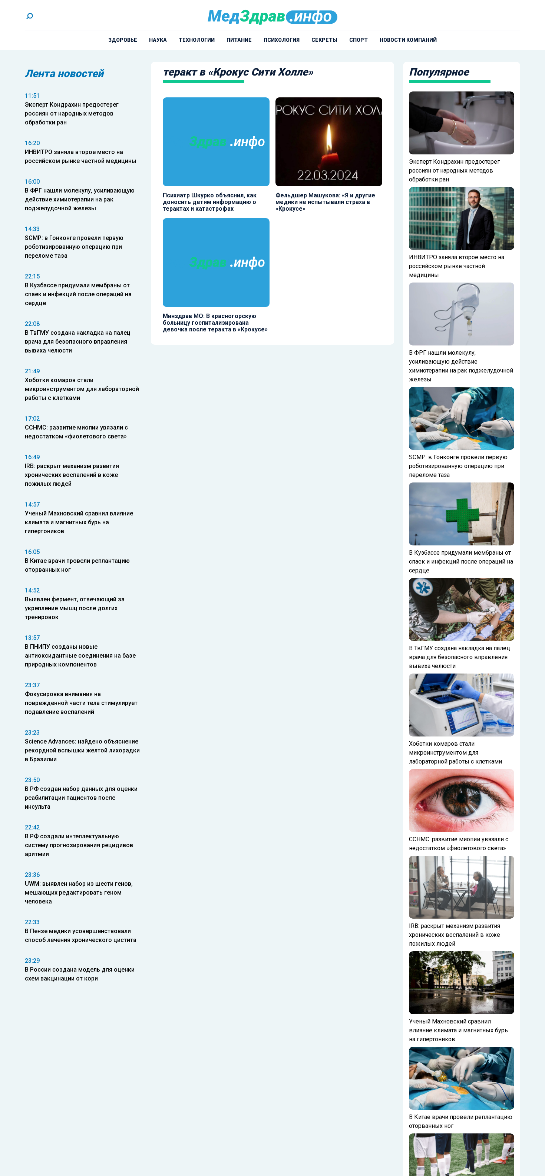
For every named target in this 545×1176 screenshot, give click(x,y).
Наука (158, 40)
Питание (239, 40)
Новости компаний (408, 40)
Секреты (324, 40)
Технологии (197, 40)
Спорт (358, 40)
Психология (282, 40)
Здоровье (122, 40)
